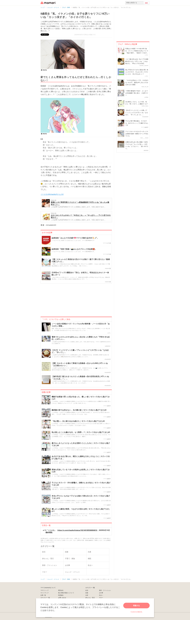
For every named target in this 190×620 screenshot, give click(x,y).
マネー (101, 597)
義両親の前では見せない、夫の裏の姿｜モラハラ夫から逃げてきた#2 (79, 410)
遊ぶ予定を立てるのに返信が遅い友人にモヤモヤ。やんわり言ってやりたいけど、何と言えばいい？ (136, 72)
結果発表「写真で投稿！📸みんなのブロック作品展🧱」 (74, 249)
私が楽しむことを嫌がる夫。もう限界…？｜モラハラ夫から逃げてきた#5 (81, 432)
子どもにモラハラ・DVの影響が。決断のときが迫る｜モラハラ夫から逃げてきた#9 (81, 484)
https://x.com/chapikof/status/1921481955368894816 (77, 530)
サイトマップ (44, 593)
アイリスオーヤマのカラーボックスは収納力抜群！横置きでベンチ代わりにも (136, 133)
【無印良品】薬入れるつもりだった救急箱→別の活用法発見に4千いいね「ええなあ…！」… (80, 377)
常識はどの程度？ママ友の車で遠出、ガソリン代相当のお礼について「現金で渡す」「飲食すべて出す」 (136, 50)
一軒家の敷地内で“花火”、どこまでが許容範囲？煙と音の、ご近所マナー (136, 93)
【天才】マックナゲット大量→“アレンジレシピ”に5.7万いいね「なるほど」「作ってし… (80, 351)
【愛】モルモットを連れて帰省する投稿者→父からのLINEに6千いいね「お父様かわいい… (80, 364)
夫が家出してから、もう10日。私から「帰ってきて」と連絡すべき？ (136, 103)
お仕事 (101, 593)
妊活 (86, 590)
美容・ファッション (105, 590)
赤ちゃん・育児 (90, 597)
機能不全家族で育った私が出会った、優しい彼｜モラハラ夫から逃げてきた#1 (81, 398)
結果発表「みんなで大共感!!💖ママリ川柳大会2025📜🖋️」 (75, 238)
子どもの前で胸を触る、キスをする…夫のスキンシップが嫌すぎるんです (136, 123)
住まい (101, 595)
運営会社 (60, 590)
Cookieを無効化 (136, 612)
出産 (86, 595)
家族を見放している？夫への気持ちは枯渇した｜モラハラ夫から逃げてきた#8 (81, 470)
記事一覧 (43, 595)
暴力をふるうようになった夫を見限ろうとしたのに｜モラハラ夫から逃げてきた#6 (81, 444)
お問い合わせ (62, 597)
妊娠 (86, 593)
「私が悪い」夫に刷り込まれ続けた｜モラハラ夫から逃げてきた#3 (78, 421)
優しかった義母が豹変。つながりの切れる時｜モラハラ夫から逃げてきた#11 (81, 510)
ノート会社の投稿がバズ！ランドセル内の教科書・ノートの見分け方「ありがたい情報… (81, 325)
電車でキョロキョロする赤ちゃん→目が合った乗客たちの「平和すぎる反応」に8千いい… (81, 338)
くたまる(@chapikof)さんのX (52, 194)
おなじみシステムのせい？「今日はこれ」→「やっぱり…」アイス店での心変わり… (81, 216)
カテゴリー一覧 (45, 597)
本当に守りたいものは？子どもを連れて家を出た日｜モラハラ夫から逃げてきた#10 (81, 497)
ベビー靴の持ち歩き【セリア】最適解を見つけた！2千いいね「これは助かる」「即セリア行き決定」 (136, 61)
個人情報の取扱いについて (66, 593)
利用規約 (60, 595)
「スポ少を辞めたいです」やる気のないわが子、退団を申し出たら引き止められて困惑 (136, 82)
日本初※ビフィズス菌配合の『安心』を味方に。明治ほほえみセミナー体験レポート (80, 273)
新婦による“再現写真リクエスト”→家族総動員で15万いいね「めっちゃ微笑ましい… (80, 203)
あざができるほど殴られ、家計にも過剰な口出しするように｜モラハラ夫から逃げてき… (81, 457)
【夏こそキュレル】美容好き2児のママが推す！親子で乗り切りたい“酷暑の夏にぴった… (81, 260)
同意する (136, 605)
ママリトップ (44, 590)
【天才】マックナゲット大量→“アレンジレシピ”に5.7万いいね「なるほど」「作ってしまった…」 (136, 112)
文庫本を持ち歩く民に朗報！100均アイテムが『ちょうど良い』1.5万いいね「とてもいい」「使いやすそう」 (136, 145)
